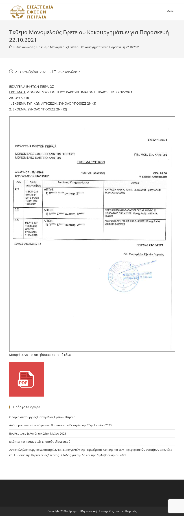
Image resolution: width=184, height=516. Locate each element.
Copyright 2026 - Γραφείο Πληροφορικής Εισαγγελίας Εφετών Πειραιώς (92, 511)
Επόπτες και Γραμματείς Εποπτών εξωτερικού (39, 442)
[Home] (10, 47)
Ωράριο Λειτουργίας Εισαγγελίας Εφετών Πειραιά (42, 417)
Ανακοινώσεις (69, 72)
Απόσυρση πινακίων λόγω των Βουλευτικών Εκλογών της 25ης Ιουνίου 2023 (60, 425)
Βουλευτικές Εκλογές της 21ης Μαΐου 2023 (37, 433)
